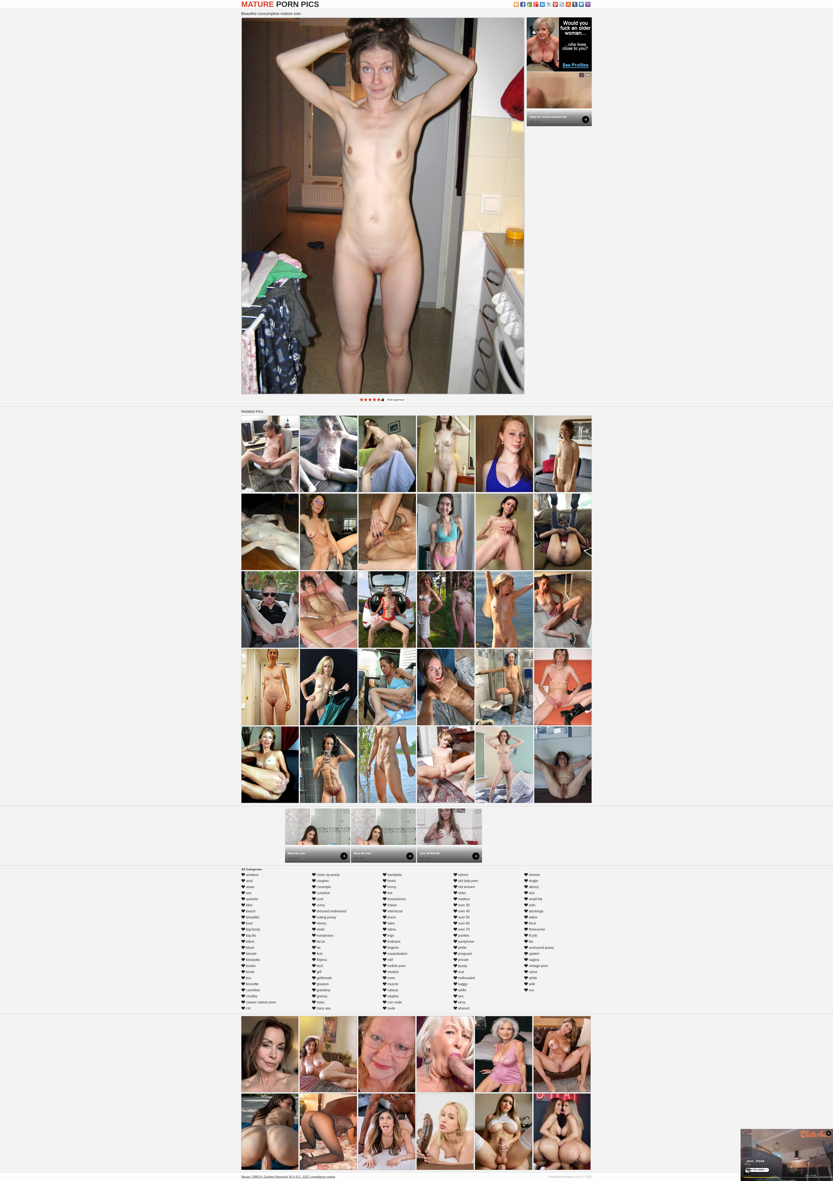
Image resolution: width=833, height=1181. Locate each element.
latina (391, 929)
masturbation (397, 954)
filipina (321, 960)
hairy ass (323, 1008)
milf (390, 960)
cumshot (323, 893)
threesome (536, 929)
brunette (252, 984)
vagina (533, 960)
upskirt (533, 954)
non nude (394, 1002)
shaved (463, 1008)
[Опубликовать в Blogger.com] (516, 4)
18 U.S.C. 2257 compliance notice (312, 1176)
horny (391, 887)
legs (390, 935)
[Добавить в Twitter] (581, 4)
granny (321, 996)
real (460, 972)
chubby (251, 996)
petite (462, 947)
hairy (320, 1002)
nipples (393, 996)
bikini (249, 941)
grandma (323, 990)
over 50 (463, 917)
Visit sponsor (396, 399)
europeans (324, 935)
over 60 (463, 923)
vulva (532, 972)
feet (319, 954)
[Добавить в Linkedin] (542, 4)
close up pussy (328, 875)
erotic (320, 929)
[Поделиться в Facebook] (522, 4)
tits (530, 941)
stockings (535, 911)
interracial (395, 911)
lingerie (393, 947)
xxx (531, 990)
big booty (252, 929)
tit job (532, 935)
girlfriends (324, 978)
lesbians (393, 941)
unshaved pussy (541, 947)
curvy (320, 905)
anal (249, 881)
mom (391, 978)
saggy (462, 984)
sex (460, 996)
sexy (461, 1002)
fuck (319, 966)
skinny (533, 887)
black (249, 947)
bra (248, 978)
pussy (462, 966)
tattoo (532, 917)
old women (466, 887)
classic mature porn (260, 1002)
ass (248, 893)
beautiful (252, 917)
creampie (323, 887)
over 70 (463, 929)
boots (249, 972)
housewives (396, 899)
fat (318, 947)
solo (531, 905)
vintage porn (538, 966)
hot (389, 893)
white (532, 978)
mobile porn (396, 966)
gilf (318, 972)
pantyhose (465, 941)
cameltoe (252, 990)
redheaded (466, 978)
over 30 (463, 905)
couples (322, 881)
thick (532, 923)
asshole (251, 899)
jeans (391, 917)
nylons (462, 875)
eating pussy (326, 917)
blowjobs (252, 960)
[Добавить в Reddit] (561, 4)
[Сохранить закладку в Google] (529, 4)
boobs (250, 966)
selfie (461, 990)
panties (463, 935)
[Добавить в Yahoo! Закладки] (587, 4)
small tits (535, 899)
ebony (321, 923)
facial (320, 941)
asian (249, 887)
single (533, 881)
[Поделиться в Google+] (535, 4)
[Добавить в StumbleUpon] (568, 4)
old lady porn (467, 881)
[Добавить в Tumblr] (574, 4)
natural (392, 990)
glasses (322, 984)
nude (391, 1008)
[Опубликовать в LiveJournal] (548, 4)
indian (392, 905)
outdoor (463, 899)
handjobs (394, 875)
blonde (251, 954)
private (463, 960)
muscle (392, 984)
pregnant (464, 954)
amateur (252, 875)
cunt (319, 899)
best (249, 923)
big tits (250, 935)
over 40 (463, 911)
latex (391, 923)
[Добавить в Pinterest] (555, 4)
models (393, 972)
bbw (249, 905)
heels (391, 881)
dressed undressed (331, 911)
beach (250, 911)
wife (531, 984)
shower (534, 875)
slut (531, 893)
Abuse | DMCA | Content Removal (264, 1176)
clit (247, 1008)
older (461, 893)
